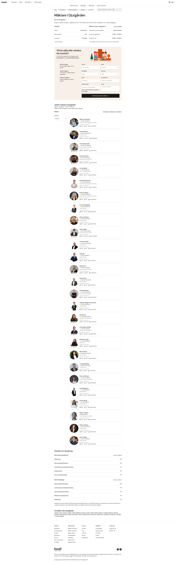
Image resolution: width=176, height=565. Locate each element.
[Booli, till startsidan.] (4, 2)
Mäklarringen (57, 459)
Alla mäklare (70, 537)
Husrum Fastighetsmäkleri (60, 474)
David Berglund (84, 388)
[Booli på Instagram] (118, 549)
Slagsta (69, 512)
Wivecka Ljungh (84, 339)
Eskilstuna (83, 9)
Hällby (96, 512)
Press (83, 530)
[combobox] (105, 10)
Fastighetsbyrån (58, 471)
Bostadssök (56, 528)
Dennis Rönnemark (85, 180)
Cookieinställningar (100, 537)
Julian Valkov (83, 229)
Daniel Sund (83, 278)
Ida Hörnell (83, 266)
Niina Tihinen (83, 351)
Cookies (97, 535)
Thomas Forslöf (84, 241)
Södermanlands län (73, 9)
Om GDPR (98, 533)
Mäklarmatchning (74, 5)
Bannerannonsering (58, 540)
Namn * (83, 77)
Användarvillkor (99, 528)
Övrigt (102, 84)
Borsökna (100, 512)
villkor (86, 91)
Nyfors (84, 512)
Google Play (111, 528)
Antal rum (103, 71)
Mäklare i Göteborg (72, 530)
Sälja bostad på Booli (101, 5)
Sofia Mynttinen (84, 290)
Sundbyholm (106, 514)
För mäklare (56, 542)
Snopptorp (112, 514)
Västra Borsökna (63, 514)
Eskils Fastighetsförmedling (61, 463)
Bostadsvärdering (58, 530)
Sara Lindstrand (84, 376)
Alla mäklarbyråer (71, 535)
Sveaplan (64, 512)
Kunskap (56, 533)
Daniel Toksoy (83, 131)
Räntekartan (57, 535)
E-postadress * (104, 77)
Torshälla (105, 512)
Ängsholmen (100, 514)
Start (55, 9)
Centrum (88, 512)
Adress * (84, 64)
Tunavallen (118, 514)
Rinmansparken (60, 516)
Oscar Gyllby (83, 437)
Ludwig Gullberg (84, 364)
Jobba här (84, 533)
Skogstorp (110, 512)
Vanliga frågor (85, 537)
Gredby (70, 514)
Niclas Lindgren (84, 413)
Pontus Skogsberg (85, 205)
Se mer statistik (118, 26)
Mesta (80, 514)
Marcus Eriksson (84, 217)
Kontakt (83, 535)
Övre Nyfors (75, 514)
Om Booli (84, 528)
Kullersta (56, 514)
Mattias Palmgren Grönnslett (88, 302)
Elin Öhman (83, 315)
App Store (111, 530)
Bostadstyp (84, 71)
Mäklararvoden (71, 540)
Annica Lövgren (84, 192)
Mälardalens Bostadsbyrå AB (61, 495)
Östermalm (93, 514)
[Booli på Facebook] (120, 549)
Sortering (56, 115)
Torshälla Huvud (86, 514)
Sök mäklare (83, 5)
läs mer (81, 108)
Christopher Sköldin (85, 327)
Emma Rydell (83, 168)
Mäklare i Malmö (71, 533)
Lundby (73, 512)
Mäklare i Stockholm (72, 528)
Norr (61, 512)
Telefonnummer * (85, 84)
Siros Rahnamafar (85, 144)
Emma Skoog (83, 400)
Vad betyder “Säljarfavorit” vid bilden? (112, 111)
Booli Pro (56, 537)
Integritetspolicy (99, 530)
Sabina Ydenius (84, 425)
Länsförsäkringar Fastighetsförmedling (63, 467)
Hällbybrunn (79, 512)
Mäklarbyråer (91, 5)
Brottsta (116, 512)
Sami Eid (82, 254)
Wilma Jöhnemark (85, 119)
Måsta (92, 512)
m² (118, 67)
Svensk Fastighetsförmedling (61, 491)
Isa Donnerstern (84, 156)
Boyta (102, 64)
